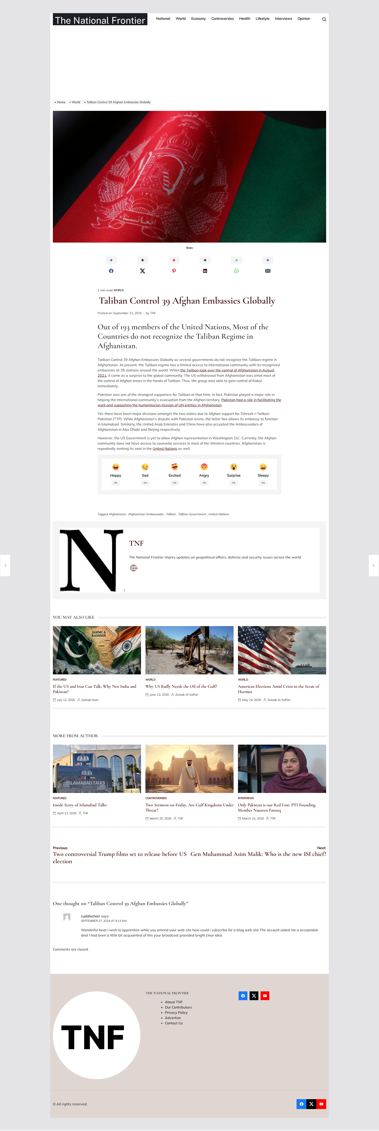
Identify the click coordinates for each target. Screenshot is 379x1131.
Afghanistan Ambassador (146, 514)
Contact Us (174, 1023)
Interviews (283, 18)
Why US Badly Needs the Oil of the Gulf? (181, 686)
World (181, 18)
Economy (198, 18)
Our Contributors (178, 1007)
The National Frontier (100, 20)
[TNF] (92, 560)
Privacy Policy (176, 1012)
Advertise (173, 1018)
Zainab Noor (89, 700)
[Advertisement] (189, 67)
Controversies (222, 18)
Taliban (171, 514)
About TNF (174, 1002)
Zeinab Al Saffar (186, 695)
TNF (153, 313)
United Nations (165, 448)
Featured (59, 679)
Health (244, 18)
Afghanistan (117, 514)
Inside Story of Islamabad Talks (80, 805)
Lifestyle (263, 18)
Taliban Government (192, 514)
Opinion (304, 18)
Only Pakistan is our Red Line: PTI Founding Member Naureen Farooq (276, 807)
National (163, 18)
